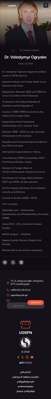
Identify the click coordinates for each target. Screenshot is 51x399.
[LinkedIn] (21, 262)
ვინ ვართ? (25, 372)
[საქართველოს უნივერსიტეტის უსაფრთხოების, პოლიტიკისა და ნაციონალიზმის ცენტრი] (9, 5)
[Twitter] (13, 262)
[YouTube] (32, 357)
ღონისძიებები (25, 386)
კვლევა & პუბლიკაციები (25, 377)
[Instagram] (27, 357)
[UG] (25, 338)
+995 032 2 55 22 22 (20, 290)
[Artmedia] (25, 362)
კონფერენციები (25, 381)
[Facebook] (5, 262)
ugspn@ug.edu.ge (19, 295)
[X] (22, 357)
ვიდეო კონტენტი (25, 391)
